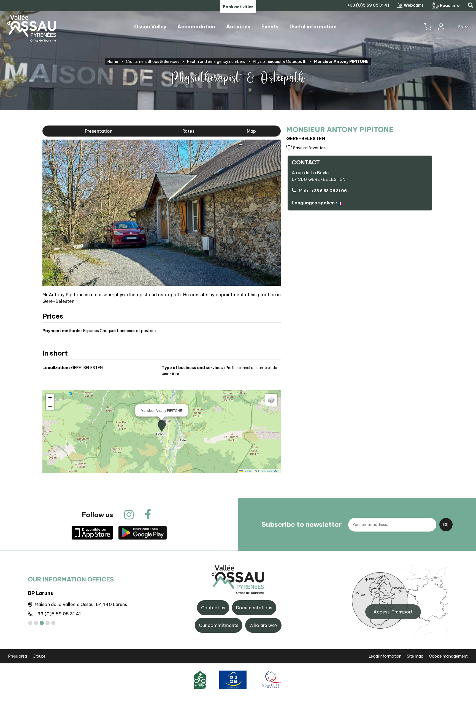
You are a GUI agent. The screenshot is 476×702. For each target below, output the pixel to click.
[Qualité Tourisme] (271, 680)
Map (251, 131)
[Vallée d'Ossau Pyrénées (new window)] (92, 532)
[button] (427, 27)
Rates (188, 131)
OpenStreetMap (268, 471)
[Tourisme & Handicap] (233, 680)
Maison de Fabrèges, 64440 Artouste (75, 604)
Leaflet (248, 471)
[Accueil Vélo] (200, 680)
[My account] (441, 27)
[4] (47, 623)
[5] (53, 623)
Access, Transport (393, 612)
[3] (41, 623)
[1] (30, 623)
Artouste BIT (44, 593)
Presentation (98, 131)
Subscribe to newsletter (302, 524)
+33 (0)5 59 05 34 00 (59, 613)
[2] (36, 623)
